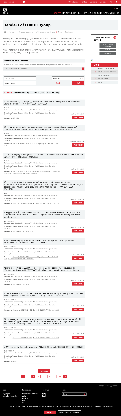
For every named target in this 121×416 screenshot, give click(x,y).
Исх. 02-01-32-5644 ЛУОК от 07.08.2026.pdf (27, 143)
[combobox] (68, 78)
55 (60, 376)
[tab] (44, 60)
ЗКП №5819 (16, 118)
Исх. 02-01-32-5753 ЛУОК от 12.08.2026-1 (26, 171)
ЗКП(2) (15, 361)
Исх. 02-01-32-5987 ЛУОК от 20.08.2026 (46, 203)
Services (38, 92)
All (8, 92)
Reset (58, 83)
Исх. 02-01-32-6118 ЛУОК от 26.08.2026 (25, 173)
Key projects (7, 394)
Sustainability (112, 13)
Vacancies (93, 2)
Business (66, 13)
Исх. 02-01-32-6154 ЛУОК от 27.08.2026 (21, 259)
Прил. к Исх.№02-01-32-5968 (22, 338)
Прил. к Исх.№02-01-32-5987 (22, 203)
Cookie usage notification (69, 412)
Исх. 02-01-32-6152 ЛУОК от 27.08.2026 (46, 310)
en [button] (116, 2)
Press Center (88, 13)
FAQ (23, 401)
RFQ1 (32, 231)
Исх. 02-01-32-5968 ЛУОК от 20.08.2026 (46, 338)
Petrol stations (73, 2)
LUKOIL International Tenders (45, 32)
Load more (44, 371)
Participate (78, 117)
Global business (8, 2)
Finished (53, 92)
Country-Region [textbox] (10, 83)
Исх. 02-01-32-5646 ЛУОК (21, 284)
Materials (21, 92)
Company (57, 13)
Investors (76, 13)
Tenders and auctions (26, 32)
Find (78, 83)
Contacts (103, 2)
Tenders (84, 2)
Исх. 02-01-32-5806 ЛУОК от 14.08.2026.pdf (27, 257)
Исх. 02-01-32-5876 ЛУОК (21, 231)
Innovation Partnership (10, 396)
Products (100, 13)
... (54, 376)
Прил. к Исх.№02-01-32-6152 (22, 310)
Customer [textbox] (56, 78)
